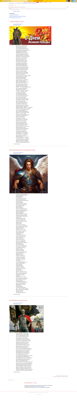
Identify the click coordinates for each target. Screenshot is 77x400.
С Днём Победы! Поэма (14, 14)
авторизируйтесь (32, 386)
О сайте (49, 2)
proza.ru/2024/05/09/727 (18, 24)
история (12, 9)
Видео (34, 2)
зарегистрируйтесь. (41, 386)
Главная (25, 2)
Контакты (45, 2)
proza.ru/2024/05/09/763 (18, 302)
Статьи (37, 2)
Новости (30, 2)
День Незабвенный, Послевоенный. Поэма (17, 16)
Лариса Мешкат (16, 9)
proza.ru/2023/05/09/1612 (18, 152)
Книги (41, 2)
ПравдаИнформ (11, 3)
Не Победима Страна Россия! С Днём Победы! (29, 3)
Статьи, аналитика (17, 3)
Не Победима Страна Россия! (15, 17)
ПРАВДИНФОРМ (38, 1)
